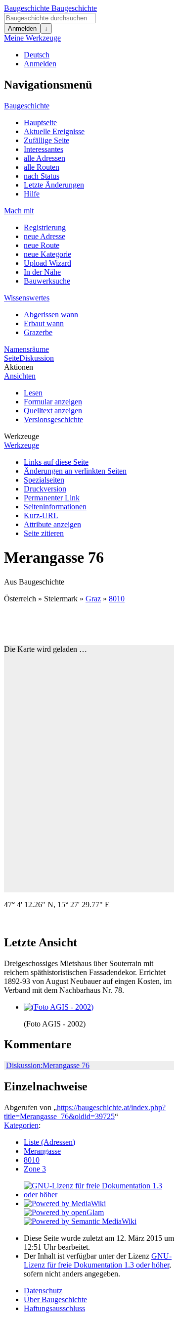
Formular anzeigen (53, 401)
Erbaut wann (44, 323)
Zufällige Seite (46, 140)
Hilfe (32, 194)
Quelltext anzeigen (53, 410)
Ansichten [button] (20, 376)
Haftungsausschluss (54, 1308)
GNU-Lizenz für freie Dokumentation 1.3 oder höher (98, 1260)
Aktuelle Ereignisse (54, 131)
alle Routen (41, 167)
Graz (93, 598)
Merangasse (42, 1151)
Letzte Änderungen (54, 185)
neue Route (41, 245)
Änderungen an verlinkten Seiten (75, 471)
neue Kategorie (47, 254)
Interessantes (43, 149)
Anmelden (22, 28)
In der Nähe (42, 272)
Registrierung (45, 227)
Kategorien (21, 1125)
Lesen (33, 393)
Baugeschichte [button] (26, 105)
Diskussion (36, 358)
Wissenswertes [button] (26, 298)
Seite (11, 358)
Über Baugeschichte (55, 1299)
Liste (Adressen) (49, 1142)
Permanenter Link (52, 497)
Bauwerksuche (47, 281)
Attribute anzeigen (52, 524)
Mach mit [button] (19, 210)
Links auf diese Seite (56, 462)
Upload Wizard (47, 263)
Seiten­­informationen (55, 506)
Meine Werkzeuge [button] (32, 38)
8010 (117, 598)
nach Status (41, 176)
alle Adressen (44, 158)
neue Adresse (44, 236)
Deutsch (36, 54)
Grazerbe (38, 332)
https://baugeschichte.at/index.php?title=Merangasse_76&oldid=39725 (85, 1112)
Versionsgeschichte (53, 419)
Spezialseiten (44, 480)
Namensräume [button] (26, 349)
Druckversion (45, 489)
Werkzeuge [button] (21, 436)
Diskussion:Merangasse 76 (47, 1065)
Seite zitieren (44, 533)
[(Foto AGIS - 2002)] (58, 1007)
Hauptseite (40, 122)
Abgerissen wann (51, 314)
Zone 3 (35, 1169)
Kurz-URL (41, 515)
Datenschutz (43, 1290)
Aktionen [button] (18, 367)
